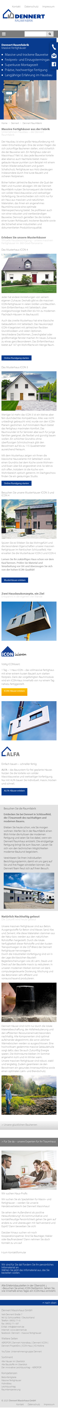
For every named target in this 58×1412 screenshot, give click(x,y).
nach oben (50, 1302)
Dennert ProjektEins (11, 1345)
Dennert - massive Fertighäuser (26, 1332)
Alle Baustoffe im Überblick (14, 1364)
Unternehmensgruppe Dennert (26, 1351)
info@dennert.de (16, 1326)
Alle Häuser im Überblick (13, 1361)
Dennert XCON (40, 1342)
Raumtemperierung (11, 1389)
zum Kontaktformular (14, 1252)
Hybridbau (6, 1383)
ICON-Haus (27, 1345)
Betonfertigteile (8, 1377)
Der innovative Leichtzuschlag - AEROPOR (21, 1367)
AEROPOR (6, 1342)
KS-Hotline (39, 1345)
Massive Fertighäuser (11, 1380)
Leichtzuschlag (8, 1386)
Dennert (15, 123)
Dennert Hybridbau (21, 1342)
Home (4, 123)
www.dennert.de (18, 1329)
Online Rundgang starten (16, 357)
